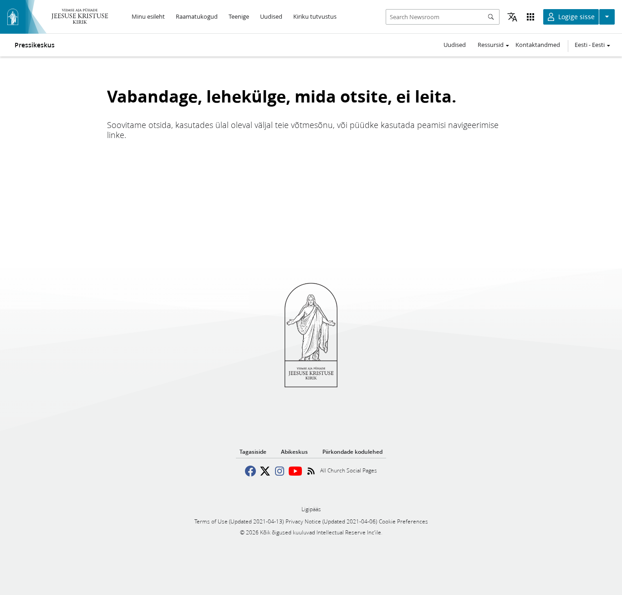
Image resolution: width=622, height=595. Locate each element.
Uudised (455, 45)
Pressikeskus (35, 45)
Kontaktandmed (537, 45)
